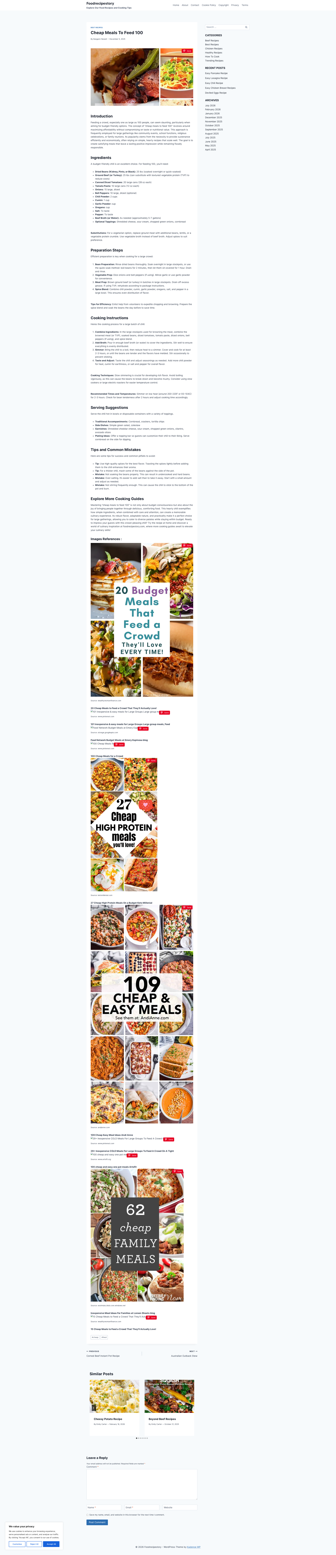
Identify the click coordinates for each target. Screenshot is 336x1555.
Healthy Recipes (213, 52)
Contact (195, 5)
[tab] (136, 1438)
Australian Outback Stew (184, 1353)
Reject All (34, 1544)
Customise (17, 1544)
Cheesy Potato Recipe (108, 1419)
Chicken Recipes (213, 48)
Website (168, 1507)
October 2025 (212, 125)
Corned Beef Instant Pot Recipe (103, 1353)
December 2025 (213, 117)
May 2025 (210, 145)
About (185, 5)
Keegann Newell (100, 39)
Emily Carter (101, 1424)
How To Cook (212, 56)
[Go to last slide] (94, 1408)
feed (104, 1337)
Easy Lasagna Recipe (216, 78)
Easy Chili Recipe (214, 83)
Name (92, 1507)
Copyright (224, 5)
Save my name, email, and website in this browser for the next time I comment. (127, 1515)
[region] (34, 1536)
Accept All (51, 1544)
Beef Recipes (212, 40)
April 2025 (210, 149)
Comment (92, 1466)
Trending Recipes (214, 60)
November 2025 (213, 121)
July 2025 (210, 137)
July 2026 (210, 105)
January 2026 (212, 113)
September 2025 (214, 129)
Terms (245, 5)
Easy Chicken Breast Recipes (220, 88)
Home (176, 5)
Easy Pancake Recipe (216, 73)
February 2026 (213, 109)
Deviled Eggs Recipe (216, 92)
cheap (95, 1337)
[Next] (190, 1408)
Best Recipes (97, 27)
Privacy (235, 5)
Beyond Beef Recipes (162, 1419)
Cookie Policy (209, 5)
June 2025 (210, 141)
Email (129, 1507)
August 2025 (212, 133)
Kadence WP (194, 1547)
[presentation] (114, 1396)
